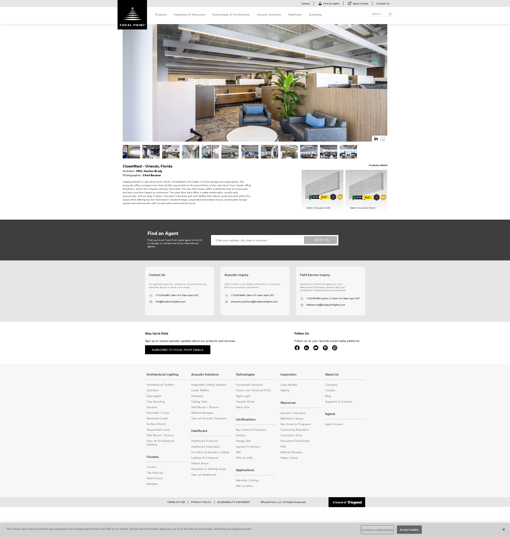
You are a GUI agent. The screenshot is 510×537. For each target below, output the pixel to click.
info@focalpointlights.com (171, 301)
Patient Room (200, 463)
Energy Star (243, 441)
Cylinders (153, 390)
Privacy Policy (201, 502)
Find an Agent (331, 3)
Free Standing (156, 401)
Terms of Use (176, 502)
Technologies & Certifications (231, 14)
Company (331, 384)
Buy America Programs (251, 429)
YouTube (316, 347)
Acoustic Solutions (269, 14)
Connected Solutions (249, 384)
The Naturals (155, 472)
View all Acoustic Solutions (209, 418)
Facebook (297, 347)
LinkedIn (306, 347)
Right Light (243, 396)
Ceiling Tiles (199, 401)
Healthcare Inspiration (205, 446)
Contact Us (383, 3)
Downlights (154, 396)
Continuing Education (294, 429)
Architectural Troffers (160, 384)
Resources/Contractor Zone (316, 287)
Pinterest (334, 347)
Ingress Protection (248, 446)
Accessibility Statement (233, 502)
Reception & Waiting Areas (208, 469)
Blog (328, 396)
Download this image (383, 139)
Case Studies (289, 384)
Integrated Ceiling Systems (208, 384)
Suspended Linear (158, 429)
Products (161, 14)
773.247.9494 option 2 (319, 298)
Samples (152, 484)
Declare (241, 435)
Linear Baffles (200, 390)
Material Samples (202, 413)
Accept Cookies (409, 529)
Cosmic (152, 467)
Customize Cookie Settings (377, 529)
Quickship (315, 14)
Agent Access (361, 3)
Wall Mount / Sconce (160, 435)
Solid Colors (155, 478)
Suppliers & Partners (338, 401)
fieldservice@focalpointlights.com (326, 304)
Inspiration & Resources (189, 14)
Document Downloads (295, 441)
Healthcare (295, 14)
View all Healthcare (203, 474)
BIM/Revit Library (292, 418)
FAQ (283, 446)
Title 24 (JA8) (244, 458)
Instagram (325, 347)
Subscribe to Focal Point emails (178, 350)
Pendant (152, 407)
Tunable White (245, 401)
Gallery (284, 390)
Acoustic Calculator (293, 413)
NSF (238, 452)
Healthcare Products (204, 441)
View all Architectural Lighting (160, 442)
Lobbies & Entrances (205, 458)
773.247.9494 (163, 295)
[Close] (503, 529)
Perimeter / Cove (158, 413)
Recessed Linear (157, 418)
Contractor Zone (291, 435)
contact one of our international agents (173, 244)
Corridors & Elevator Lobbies (210, 452)
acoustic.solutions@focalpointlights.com (254, 301)
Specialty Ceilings (247, 480)
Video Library (289, 458)
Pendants (197, 396)
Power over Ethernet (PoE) (253, 390)
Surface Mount (156, 424)
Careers (305, 3)
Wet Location (244, 486)
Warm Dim (243, 407)
